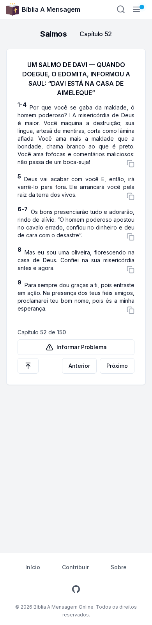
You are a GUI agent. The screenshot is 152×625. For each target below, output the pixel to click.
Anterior (79, 365)
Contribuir (75, 567)
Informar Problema (82, 347)
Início (32, 567)
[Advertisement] (76, 465)
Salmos (53, 34)
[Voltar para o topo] (28, 366)
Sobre (119, 567)
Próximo (117, 365)
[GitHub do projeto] (76, 589)
